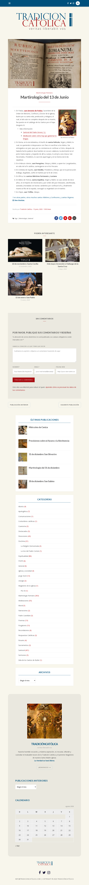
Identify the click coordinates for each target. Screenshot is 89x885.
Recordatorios (23, 630)
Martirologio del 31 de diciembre (44, 467)
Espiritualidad (23, 556)
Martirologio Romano (44, 93)
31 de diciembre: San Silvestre (43, 454)
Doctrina (21, 541)
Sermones (22, 655)
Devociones (22, 536)
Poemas (21, 620)
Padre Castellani (24, 615)
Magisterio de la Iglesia (27, 586)
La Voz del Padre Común (30, 551)
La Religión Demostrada (30, 546)
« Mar (17, 846)
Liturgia (21, 581)
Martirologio (23, 218)
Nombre (16, 367)
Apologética (22, 511)
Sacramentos (23, 645)
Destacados (22, 531)
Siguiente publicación (70, 405)
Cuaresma (22, 526)
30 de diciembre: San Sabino (41, 481)
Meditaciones (23, 601)
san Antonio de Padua (33, 111)
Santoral (30, 218)
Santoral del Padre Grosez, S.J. (34, 132)
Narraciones (23, 610)
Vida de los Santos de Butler (29, 660)
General (21, 566)
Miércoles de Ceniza (38, 427)
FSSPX (20, 561)
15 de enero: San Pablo (25, 297)
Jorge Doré (22, 576)
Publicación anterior (19, 405)
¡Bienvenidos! (43, 767)
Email (36, 367)
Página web (60, 367)
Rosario (21, 640)
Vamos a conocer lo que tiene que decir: (29, 346)
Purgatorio (22, 625)
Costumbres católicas (26, 521)
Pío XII (23, 591)
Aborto (21, 506)
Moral (20, 605)
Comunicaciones (24, 516)
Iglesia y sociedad (25, 571)
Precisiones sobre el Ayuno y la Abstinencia (49, 440)
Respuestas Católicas (26, 635)
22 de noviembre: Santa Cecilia (25, 264)
